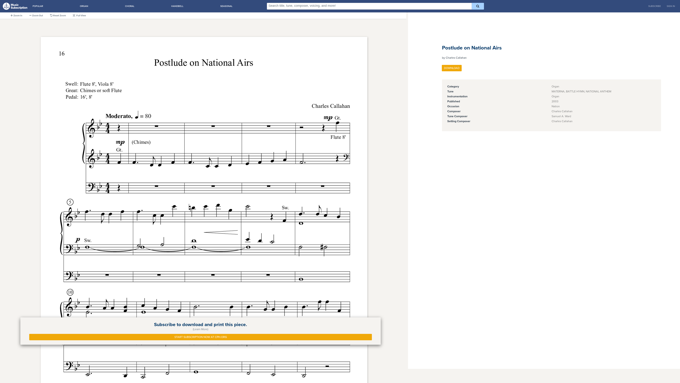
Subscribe (654, 6)
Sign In (671, 6)
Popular (38, 6)
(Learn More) (200, 329)
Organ (84, 6)
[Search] (478, 6)
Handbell (177, 6)
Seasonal (226, 6)
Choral (129, 6)
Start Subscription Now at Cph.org (200, 337)
